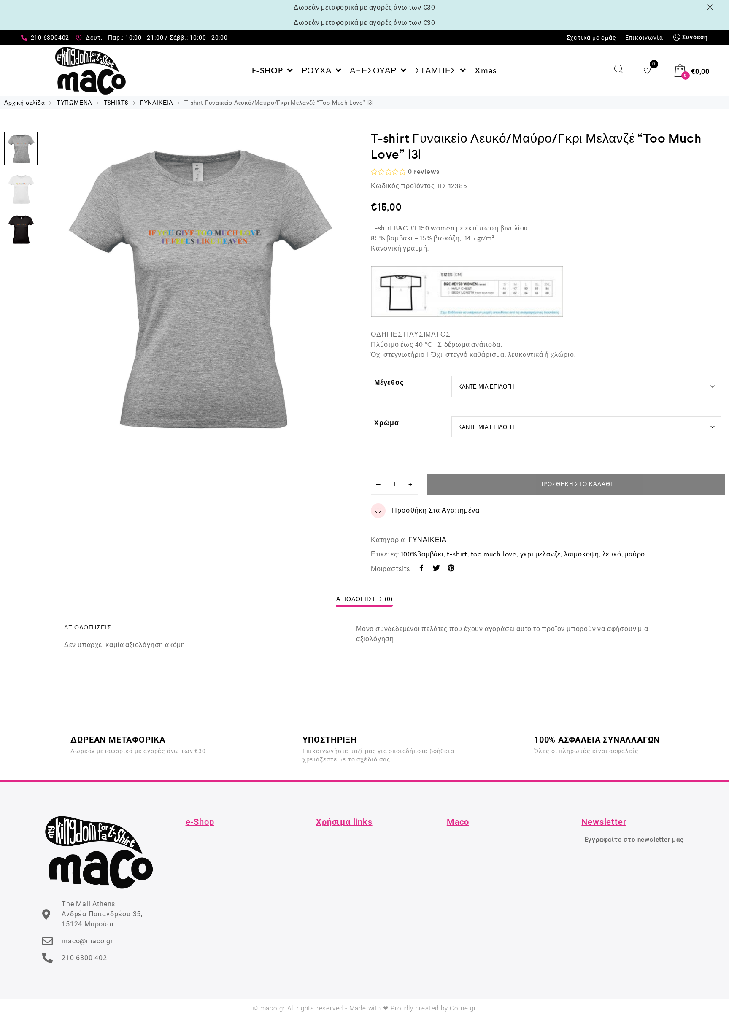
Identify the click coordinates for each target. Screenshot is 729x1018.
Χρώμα (386, 423)
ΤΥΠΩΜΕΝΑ (74, 102)
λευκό (611, 554)
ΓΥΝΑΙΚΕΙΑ (156, 102)
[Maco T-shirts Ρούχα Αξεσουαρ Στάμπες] (90, 70)
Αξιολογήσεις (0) (364, 599)
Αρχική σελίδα (24, 102)
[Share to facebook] (421, 569)
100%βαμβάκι (422, 554)
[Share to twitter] (436, 569)
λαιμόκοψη (581, 554)
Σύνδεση (695, 37)
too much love (494, 554)
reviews (423, 171)
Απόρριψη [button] (711, 7)
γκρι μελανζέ (540, 554)
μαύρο (634, 554)
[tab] (364, 599)
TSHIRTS (116, 102)
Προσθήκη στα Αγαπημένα (436, 510)
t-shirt (457, 554)
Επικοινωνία (644, 37)
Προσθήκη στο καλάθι (576, 484)
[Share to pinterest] (451, 569)
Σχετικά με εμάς (591, 37)
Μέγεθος (389, 382)
